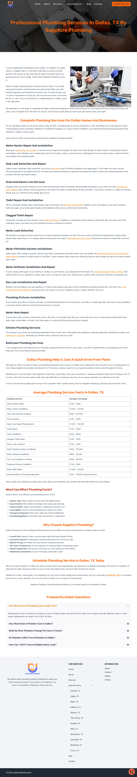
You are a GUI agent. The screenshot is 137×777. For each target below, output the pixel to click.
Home (38, 4)
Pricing (108, 680)
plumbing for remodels (15, 335)
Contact (98, 4)
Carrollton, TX (76, 739)
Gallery (107, 676)
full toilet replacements (73, 205)
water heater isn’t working (26, 150)
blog (89, 4)
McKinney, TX (76, 745)
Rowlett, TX (75, 723)
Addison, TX (75, 707)
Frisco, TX (74, 750)
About (47, 4)
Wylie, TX (74, 702)
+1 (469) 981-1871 (121, 4)
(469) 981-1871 (114, 575)
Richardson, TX (76, 734)
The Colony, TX (76, 718)
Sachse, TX (75, 712)
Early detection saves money (79, 238)
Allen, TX (74, 729)
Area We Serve (74, 685)
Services (72, 680)
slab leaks (56, 168)
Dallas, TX (74, 696)
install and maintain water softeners (109, 272)
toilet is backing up (52, 220)
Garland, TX (75, 691)
